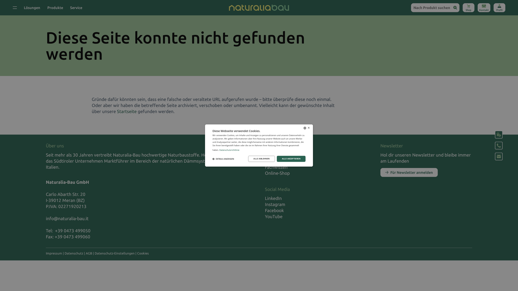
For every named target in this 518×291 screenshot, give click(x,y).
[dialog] (259, 145)
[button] (223, 158)
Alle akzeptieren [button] (291, 158)
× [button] (309, 128)
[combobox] (305, 128)
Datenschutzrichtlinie (229, 150)
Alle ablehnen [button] (261, 158)
